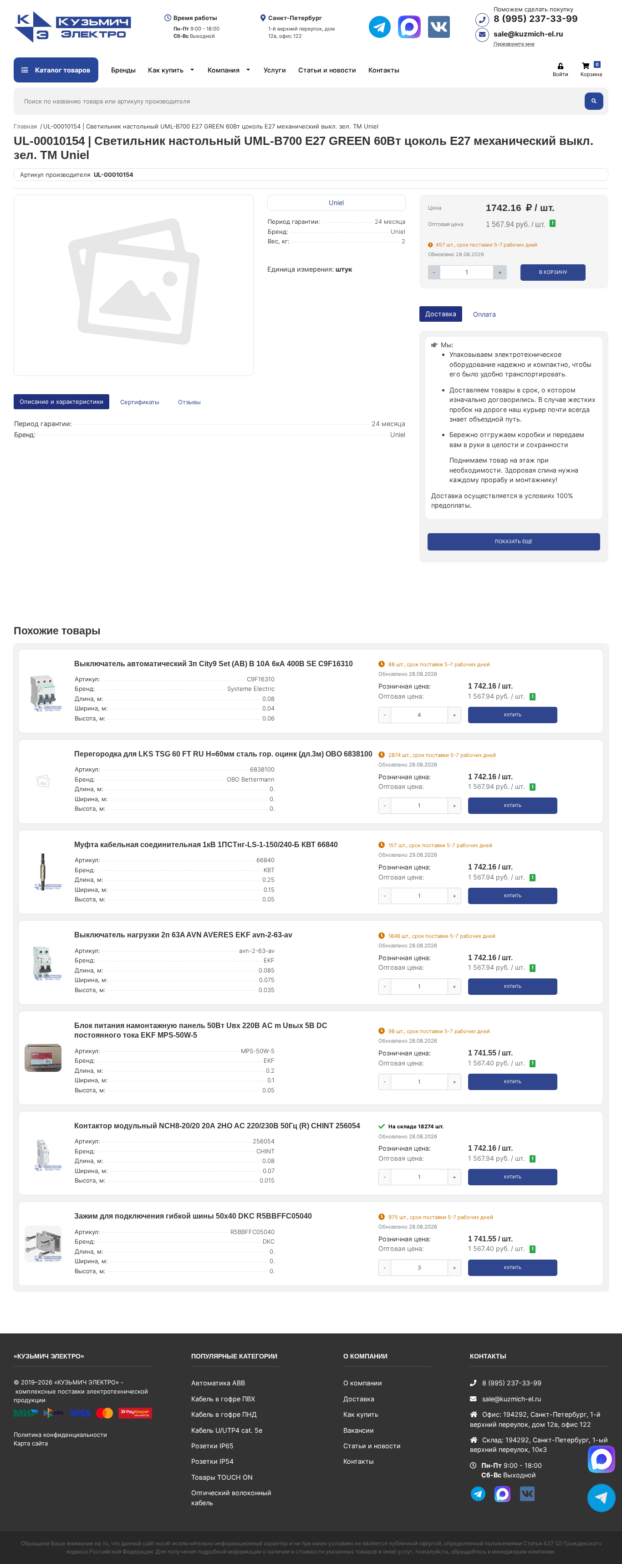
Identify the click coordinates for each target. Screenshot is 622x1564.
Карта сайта (31, 1443)
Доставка (358, 1399)
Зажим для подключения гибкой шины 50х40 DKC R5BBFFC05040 (193, 1216)
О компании (362, 1383)
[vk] (442, 26)
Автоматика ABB (218, 1383)
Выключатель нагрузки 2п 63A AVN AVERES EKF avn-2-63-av (183, 935)
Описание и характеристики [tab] (61, 401)
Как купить (166, 70)
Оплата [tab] (484, 314)
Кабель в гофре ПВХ (223, 1399)
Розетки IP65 (212, 1446)
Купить (512, 714)
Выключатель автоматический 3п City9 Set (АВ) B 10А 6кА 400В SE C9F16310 (213, 664)
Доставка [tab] (440, 314)
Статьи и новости (327, 70)
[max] (413, 26)
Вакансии (358, 1430)
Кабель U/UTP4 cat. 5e (226, 1430)
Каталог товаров (62, 70)
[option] (133, 285)
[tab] (140, 402)
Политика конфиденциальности (60, 1434)
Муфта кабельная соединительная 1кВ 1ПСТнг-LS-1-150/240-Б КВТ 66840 (206, 845)
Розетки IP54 (212, 1461)
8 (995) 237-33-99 (536, 18)
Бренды (123, 70)
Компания (224, 70)
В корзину (553, 272)
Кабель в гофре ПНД (224, 1414)
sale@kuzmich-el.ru (528, 34)
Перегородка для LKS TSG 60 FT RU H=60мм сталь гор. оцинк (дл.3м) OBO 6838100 (223, 754)
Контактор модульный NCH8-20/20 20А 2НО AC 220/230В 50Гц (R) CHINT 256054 (217, 1126)
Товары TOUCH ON (222, 1477)
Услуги (275, 70)
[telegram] (383, 26)
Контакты (383, 70)
